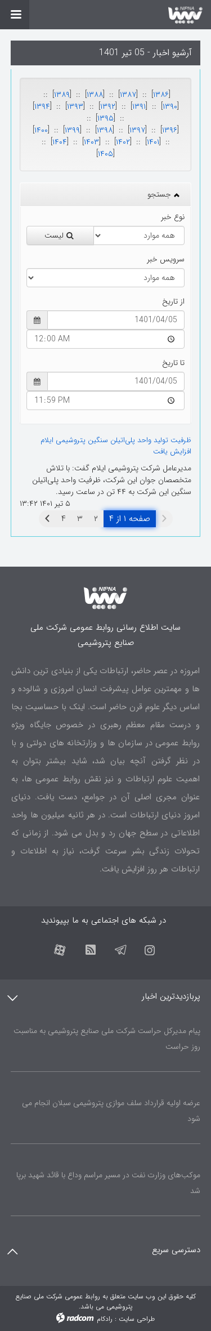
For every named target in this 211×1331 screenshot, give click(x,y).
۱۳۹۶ (169, 130)
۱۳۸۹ (62, 94)
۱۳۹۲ (107, 106)
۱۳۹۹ (72, 130)
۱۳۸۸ (95, 94)
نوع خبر (173, 217)
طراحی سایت (137, 1319)
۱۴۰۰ (41, 130)
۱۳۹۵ (105, 118)
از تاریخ (173, 302)
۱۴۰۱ (153, 142)
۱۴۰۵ (105, 154)
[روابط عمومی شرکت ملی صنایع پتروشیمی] (105, 15)
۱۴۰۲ (123, 142)
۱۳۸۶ (161, 94)
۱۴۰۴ (59, 142)
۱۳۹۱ (139, 106)
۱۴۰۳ (91, 142)
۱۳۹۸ (105, 130)
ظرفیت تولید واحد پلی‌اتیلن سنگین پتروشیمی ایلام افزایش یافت (116, 445)
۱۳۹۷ (137, 130)
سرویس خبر (166, 259)
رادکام (105, 1319)
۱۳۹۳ (75, 106)
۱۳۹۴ (42, 106)
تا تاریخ (173, 363)
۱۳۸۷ (128, 94)
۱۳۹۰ (170, 106)
